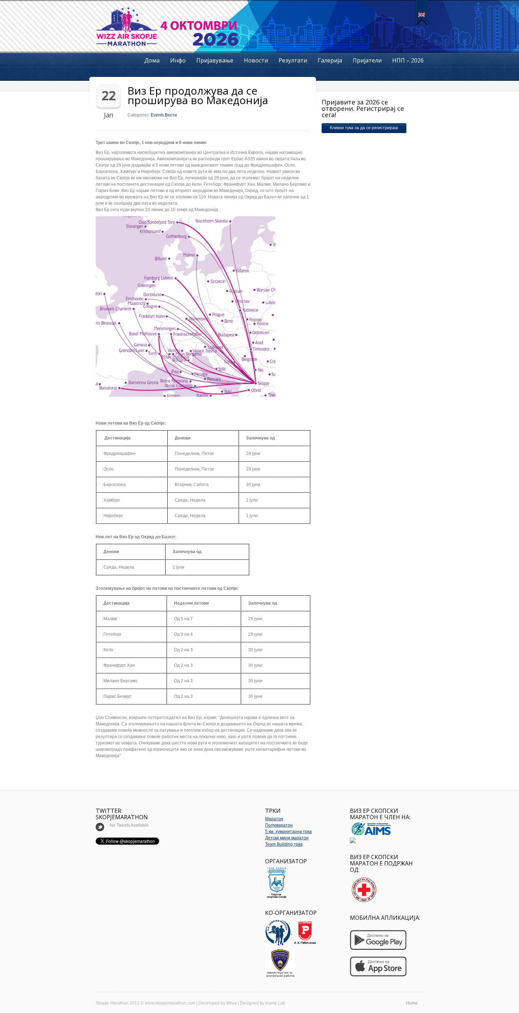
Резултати (293, 60)
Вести (171, 115)
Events (157, 115)
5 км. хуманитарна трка (288, 831)
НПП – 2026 (408, 60)
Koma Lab (275, 1003)
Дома (152, 60)
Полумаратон (279, 825)
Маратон (274, 818)
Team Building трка (284, 844)
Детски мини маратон (287, 837)
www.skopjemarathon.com (170, 1003)
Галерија (330, 60)
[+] (422, 12)
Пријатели (367, 60)
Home (412, 1003)
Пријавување (214, 60)
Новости (256, 60)
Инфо (178, 60)
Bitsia (231, 1003)
